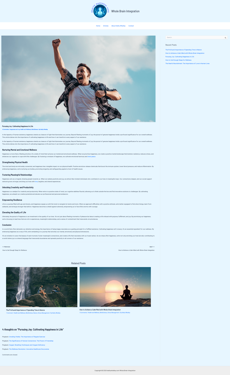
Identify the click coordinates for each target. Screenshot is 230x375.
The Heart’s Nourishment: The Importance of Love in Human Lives (187, 63)
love (36, 181)
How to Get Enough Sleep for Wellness (178, 60)
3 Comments (83, 312)
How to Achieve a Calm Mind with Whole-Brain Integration (100, 310)
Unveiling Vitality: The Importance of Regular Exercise (27, 337)
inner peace (91, 156)
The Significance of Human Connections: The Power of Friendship (31, 341)
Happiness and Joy (15, 129)
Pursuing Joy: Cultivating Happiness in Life (179, 57)
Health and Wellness (25, 129)
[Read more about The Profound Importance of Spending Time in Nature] (41, 287)
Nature (35, 313)
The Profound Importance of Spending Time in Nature (25, 310)
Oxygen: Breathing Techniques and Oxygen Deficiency (27, 345)
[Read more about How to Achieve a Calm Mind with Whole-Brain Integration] (115, 287)
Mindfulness (34, 129)
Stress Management (44, 313)
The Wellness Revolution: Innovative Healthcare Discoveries (29, 349)
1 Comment (9, 313)
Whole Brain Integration (125, 11)
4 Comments (5, 129)
